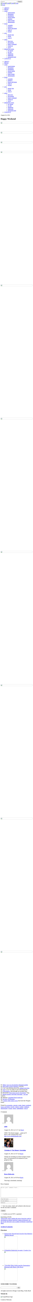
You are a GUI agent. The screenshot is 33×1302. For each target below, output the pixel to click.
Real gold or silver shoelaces (11, 1086)
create (19, 1105)
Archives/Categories (7, 1227)
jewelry (12, 1107)
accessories (9, 1105)
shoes (14, 1108)
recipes (10, 1108)
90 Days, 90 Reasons (9, 1099)
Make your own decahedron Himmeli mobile (15, 1085)
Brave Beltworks (9, 1174)
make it (17, 1107)
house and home (5, 1107)
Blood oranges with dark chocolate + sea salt (15, 1094)
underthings (20, 1108)
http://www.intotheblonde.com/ (12, 1136)
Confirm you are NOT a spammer (12, 1214)
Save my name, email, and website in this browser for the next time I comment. (16, 1206)
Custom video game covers (10, 1100)
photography (4, 1108)
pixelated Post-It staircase (15, 1097)
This (4, 1089)
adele (5, 1126)
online (21, 1107)
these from (17, 1093)
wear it (26, 1108)
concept (15, 1105)
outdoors (26, 1107)
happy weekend (26, 1105)
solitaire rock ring (24, 1088)
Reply (22, 1130)
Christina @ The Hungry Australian (15, 1150)
